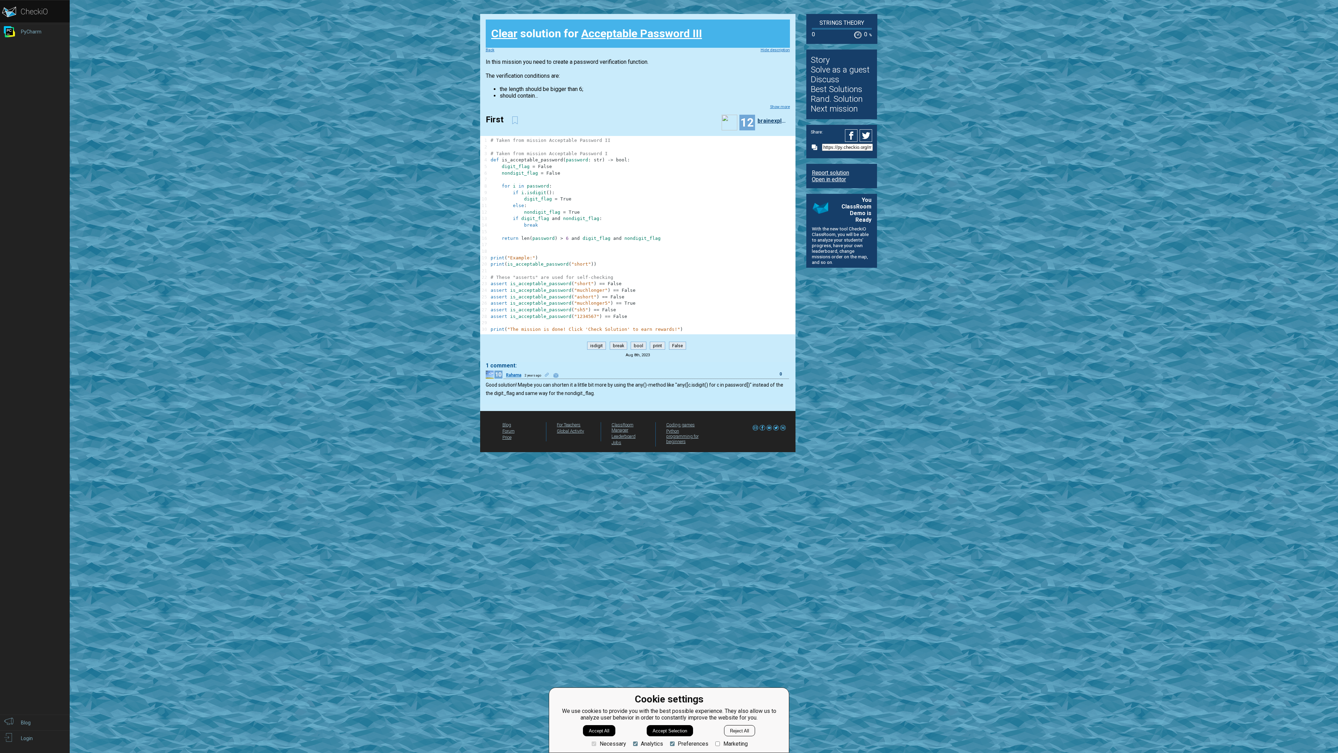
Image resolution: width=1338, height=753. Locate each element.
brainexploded (773, 120)
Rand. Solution (837, 99)
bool (638, 345)
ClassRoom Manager (622, 427)
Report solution (830, 172)
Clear (504, 33)
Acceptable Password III (641, 33)
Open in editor (829, 179)
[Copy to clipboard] (816, 147)
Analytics (652, 743)
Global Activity (570, 431)
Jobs (616, 442)
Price (507, 437)
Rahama (513, 375)
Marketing (735, 743)
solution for (596, 33)
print (657, 345)
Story (820, 60)
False (677, 345)
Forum (508, 431)
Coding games (680, 424)
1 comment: (501, 365)
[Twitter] (866, 135)
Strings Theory (842, 23)
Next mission (834, 109)
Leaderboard (624, 436)
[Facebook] (852, 135)
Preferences (693, 743)
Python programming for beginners (682, 436)
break (618, 345)
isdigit (596, 345)
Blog (506, 424)
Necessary (613, 743)
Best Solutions (836, 89)
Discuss (825, 79)
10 (498, 374)
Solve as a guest (840, 70)
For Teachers (568, 424)
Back (490, 50)
